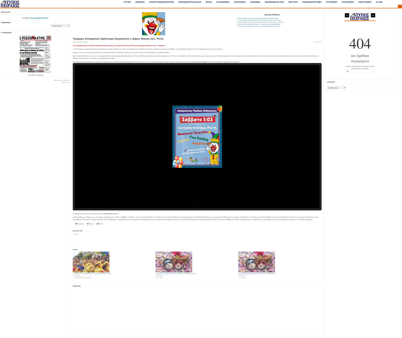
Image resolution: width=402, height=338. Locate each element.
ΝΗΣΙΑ (209, 2)
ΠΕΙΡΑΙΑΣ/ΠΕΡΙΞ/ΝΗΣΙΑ (80, 42)
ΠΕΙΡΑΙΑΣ (140, 2)
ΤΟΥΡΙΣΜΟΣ (331, 2)
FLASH (379, 2)
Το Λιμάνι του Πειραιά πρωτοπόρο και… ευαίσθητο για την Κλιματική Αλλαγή (259, 24)
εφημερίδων (40, 75)
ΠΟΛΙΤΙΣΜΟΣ (348, 2)
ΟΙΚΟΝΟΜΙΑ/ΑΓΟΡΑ (274, 2)
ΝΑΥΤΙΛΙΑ (293, 2)
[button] (192, 202)
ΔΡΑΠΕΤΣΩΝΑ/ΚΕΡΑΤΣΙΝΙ (161, 2)
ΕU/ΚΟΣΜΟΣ (240, 2)
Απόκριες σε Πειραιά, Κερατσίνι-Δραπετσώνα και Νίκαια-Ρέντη (176, 273)
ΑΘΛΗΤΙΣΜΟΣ (364, 2)
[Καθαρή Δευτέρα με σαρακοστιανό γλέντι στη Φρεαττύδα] (278, 262)
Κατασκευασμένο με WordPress (61, 80)
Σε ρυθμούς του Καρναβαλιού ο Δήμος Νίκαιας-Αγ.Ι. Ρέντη (92, 273)
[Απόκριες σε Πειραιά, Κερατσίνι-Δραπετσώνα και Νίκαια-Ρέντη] (196, 262)
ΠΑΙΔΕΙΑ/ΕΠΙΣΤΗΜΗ (311, 2)
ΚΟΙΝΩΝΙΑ (255, 2)
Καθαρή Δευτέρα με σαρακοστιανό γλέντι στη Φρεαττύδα (256, 273)
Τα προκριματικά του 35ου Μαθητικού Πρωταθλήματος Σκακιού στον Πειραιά (259, 20)
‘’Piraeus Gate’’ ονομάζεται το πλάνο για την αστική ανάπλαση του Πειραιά (259, 26)
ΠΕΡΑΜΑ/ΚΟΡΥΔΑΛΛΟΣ (189, 2)
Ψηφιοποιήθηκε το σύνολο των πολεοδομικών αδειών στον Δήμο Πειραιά (258, 18)
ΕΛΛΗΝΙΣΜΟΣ (222, 2)
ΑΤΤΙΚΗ (127, 2)
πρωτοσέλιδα (32, 75)
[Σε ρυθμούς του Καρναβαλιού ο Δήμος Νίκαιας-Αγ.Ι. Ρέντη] (113, 262)
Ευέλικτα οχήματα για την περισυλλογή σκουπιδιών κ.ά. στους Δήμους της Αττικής (261, 22)
